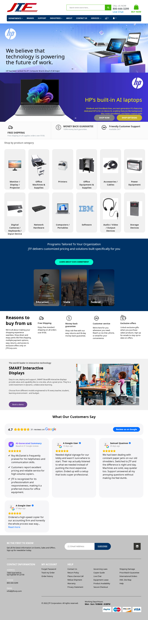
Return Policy (73, 572)
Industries (55, 18)
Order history (47, 576)
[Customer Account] (114, 18)
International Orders (128, 576)
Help (122, 583)
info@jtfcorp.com (14, 591)
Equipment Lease (101, 580)
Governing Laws (100, 569)
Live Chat (118, 11)
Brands (30, 18)
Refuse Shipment (74, 580)
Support (42, 18)
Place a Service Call (75, 576)
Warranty (71, 583)
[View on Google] (58, 444)
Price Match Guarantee (129, 572)
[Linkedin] (137, 546)
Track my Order (48, 572)
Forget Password (48, 569)
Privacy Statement (75, 587)
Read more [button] (14, 527)
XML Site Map (125, 580)
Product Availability (102, 583)
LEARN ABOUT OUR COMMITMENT (74, 262)
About (69, 18)
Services (95, 18)
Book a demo (18, 404)
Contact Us (81, 18)
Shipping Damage (127, 569)
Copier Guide (99, 572)
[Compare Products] (107, 18)
